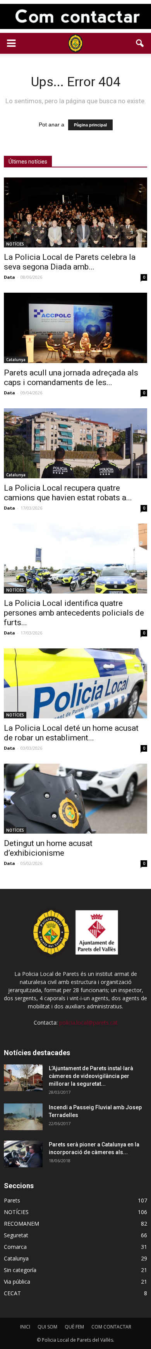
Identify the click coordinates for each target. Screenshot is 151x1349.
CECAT (12, 1293)
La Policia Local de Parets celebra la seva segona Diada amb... (70, 261)
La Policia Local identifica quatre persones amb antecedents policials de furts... (74, 613)
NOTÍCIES (15, 244)
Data (9, 277)
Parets (12, 1200)
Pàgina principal (90, 125)
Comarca (15, 1246)
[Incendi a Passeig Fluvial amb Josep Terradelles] (23, 1116)
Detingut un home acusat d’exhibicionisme (48, 848)
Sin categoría (20, 1270)
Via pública (17, 1281)
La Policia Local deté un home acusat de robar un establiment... (71, 732)
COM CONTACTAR (111, 1326)
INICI (25, 1326)
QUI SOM (47, 1326)
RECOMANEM (21, 1223)
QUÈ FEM (74, 1326)
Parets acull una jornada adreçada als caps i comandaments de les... (71, 377)
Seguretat (16, 1235)
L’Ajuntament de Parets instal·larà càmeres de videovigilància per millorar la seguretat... (91, 1076)
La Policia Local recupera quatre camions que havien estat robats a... (68, 492)
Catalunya (16, 359)
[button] (140, 43)
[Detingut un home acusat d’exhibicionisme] (75, 799)
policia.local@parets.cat (88, 1022)
